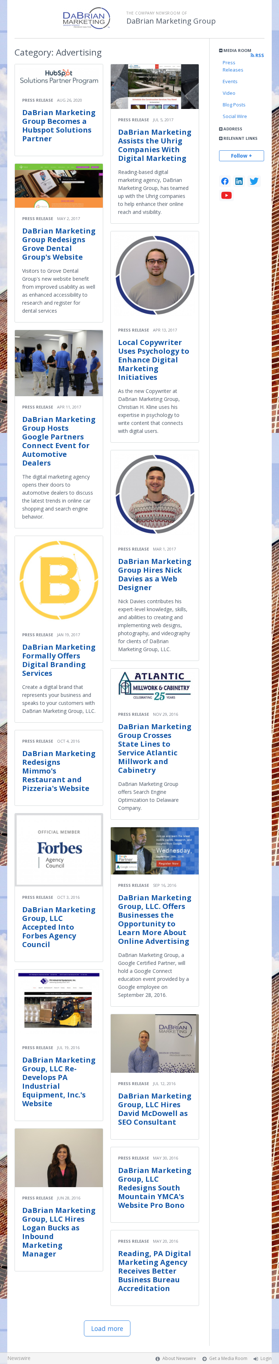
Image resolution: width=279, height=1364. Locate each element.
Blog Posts (234, 104)
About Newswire (179, 1358)
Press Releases (233, 66)
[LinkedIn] (239, 181)
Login (266, 1358)
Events (230, 81)
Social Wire (235, 116)
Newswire (19, 1358)
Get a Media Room (228, 1358)
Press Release (37, 100)
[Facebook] (225, 181)
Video (229, 93)
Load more (107, 1328)
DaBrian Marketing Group (171, 21)
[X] (254, 181)
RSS (259, 55)
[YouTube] (226, 195)
